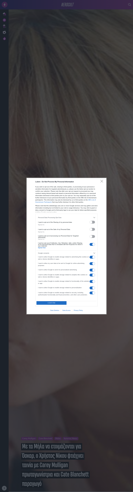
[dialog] (66, 246)
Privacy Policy (78, 310)
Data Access (66, 310)
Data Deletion (54, 310)
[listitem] (66, 217)
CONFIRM (51, 303)
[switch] (92, 222)
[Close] (102, 182)
